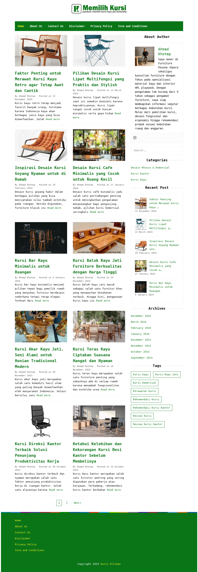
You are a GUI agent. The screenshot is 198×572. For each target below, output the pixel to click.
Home (18, 520)
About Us (21, 526)
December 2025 (141, 315)
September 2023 (142, 357)
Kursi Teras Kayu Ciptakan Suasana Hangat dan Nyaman (92, 355)
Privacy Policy (26, 544)
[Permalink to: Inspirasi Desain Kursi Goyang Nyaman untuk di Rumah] (41, 145)
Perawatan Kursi (144, 391)
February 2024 (141, 327)
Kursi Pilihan (111, 564)
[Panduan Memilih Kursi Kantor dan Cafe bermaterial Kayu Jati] (99, 8)
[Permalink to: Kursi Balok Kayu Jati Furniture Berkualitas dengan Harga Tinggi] (99, 238)
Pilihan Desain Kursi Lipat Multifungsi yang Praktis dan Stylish (98, 79)
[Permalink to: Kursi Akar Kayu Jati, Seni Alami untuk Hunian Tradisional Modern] (41, 326)
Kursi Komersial (144, 382)
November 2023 (141, 345)
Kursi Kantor (140, 173)
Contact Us (22, 532)
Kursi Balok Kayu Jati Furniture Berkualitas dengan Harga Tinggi (97, 266)
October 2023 (140, 351)
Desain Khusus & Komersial (150, 167)
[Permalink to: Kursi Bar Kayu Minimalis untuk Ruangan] (41, 238)
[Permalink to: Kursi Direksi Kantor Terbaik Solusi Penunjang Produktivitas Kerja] (41, 421)
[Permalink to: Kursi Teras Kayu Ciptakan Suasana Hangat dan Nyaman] (99, 326)
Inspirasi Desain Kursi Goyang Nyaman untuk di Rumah (40, 173)
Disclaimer (22, 538)
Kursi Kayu (138, 179)
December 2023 (141, 339)
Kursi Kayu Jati (166, 374)
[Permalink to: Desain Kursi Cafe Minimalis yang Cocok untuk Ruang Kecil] (99, 145)
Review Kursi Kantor (147, 424)
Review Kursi (142, 415)
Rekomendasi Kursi (146, 399)
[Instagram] (135, 138)
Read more (53, 119)
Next (76, 503)
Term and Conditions (29, 550)
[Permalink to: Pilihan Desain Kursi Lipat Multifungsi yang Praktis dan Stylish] (99, 50)
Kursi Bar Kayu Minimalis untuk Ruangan (32, 266)
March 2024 (138, 321)
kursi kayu (140, 374)
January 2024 (140, 333)
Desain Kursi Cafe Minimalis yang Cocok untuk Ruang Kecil (96, 173)
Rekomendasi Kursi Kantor (151, 407)
